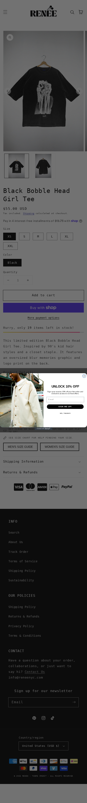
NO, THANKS (65, 413)
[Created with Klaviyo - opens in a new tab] (44, 428)
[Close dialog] (84, 376)
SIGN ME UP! (65, 407)
